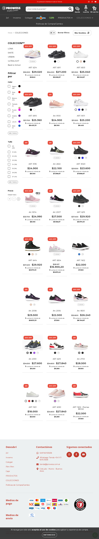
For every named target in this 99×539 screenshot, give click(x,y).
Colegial (29, 18)
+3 (86, 109)
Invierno (17, 18)
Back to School (14, 65)
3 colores (32, 61)
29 (51, 32)
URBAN (11, 57)
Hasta (14, 195)
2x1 (7, 18)
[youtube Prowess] (95, 2)
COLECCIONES (84, 18)
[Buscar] (70, 9)
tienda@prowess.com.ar (50, 464)
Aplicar (18, 199)
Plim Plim (41, 18)
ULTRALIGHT (13, 61)
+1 (37, 353)
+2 (34, 304)
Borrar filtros (63, 33)
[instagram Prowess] (89, 2)
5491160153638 (46, 453)
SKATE (11, 53)
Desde (9, 195)
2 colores (56, 158)
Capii (51, 18)
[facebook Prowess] (92, 2)
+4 (36, 254)
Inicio (10, 33)
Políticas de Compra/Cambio (49, 24)
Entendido (49, 535)
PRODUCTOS (64, 18)
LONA (10, 49)
